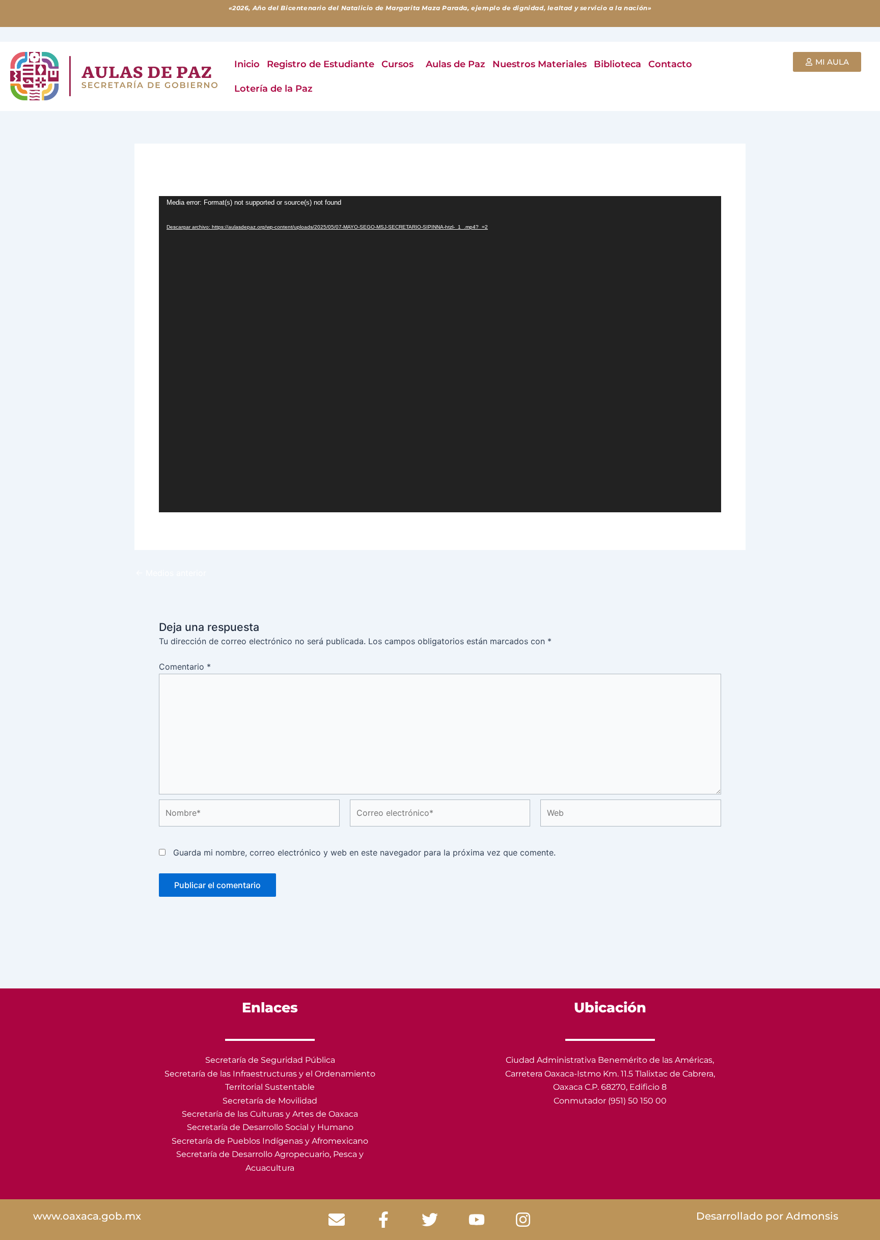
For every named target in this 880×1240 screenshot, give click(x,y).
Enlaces (270, 1007)
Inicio (247, 64)
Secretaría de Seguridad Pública (270, 1060)
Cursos (397, 64)
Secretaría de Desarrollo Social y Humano (270, 1127)
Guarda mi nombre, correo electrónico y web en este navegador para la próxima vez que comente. (364, 852)
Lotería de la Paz (273, 88)
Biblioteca (617, 64)
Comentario (185, 667)
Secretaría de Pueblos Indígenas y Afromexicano (270, 1141)
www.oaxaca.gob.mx (87, 1216)
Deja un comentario (196, 174)
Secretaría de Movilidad (270, 1101)
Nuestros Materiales (539, 64)
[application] (440, 354)
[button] (400, 64)
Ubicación (610, 1007)
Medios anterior (170, 573)
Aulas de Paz (455, 64)
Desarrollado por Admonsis (767, 1216)
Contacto (670, 64)
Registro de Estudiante (320, 64)
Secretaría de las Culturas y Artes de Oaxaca (270, 1114)
